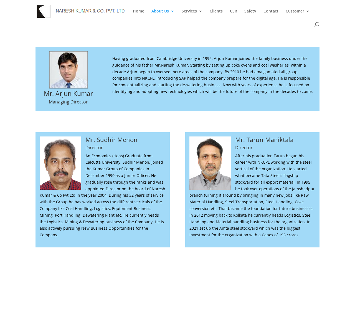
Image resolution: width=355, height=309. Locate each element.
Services (189, 11)
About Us (160, 11)
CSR (233, 11)
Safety (250, 11)
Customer (295, 11)
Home (138, 11)
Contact (270, 11)
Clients (216, 11)
